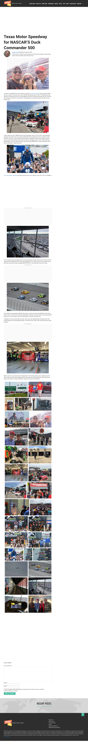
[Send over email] (1, 381)
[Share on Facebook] (1, 371)
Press (50, 724)
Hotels (60, 3)
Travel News (44, 3)
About (67, 3)
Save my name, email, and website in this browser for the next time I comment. (24, 689)
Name (5, 682)
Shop (64, 3)
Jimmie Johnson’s (35, 93)
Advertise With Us (53, 726)
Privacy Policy (52, 723)
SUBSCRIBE (79, 3)
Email (5, 686)
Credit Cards (32, 3)
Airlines (56, 3)
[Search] (83, 4)
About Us (51, 719)
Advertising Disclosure (54, 727)
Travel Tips (38, 3)
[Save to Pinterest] (1, 378)
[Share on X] (1, 374)
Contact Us (51, 721)
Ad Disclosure (73, 3)
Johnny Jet (15, 52)
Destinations (51, 3)
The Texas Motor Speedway (11, 175)
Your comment (8, 665)
